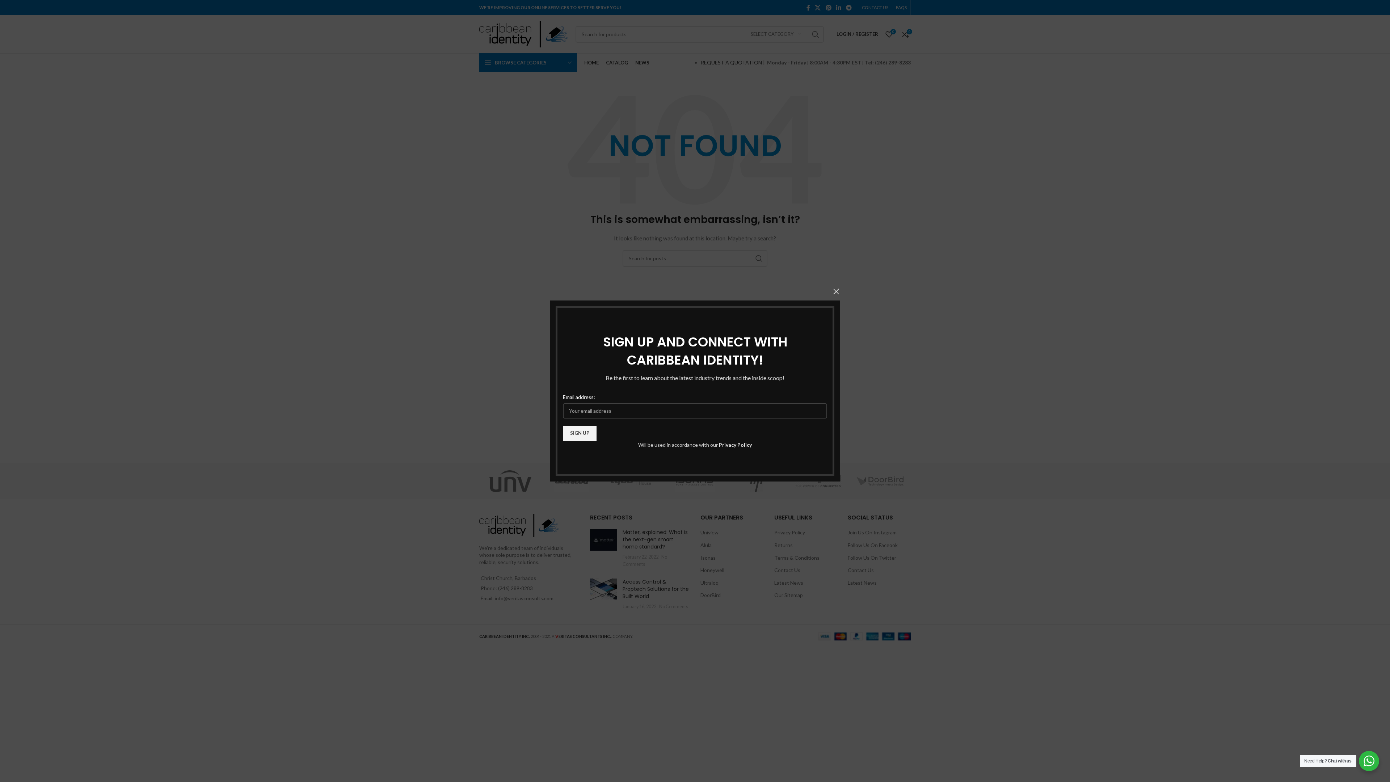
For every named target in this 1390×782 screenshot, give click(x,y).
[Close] (836, 291)
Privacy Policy (735, 445)
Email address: (579, 397)
